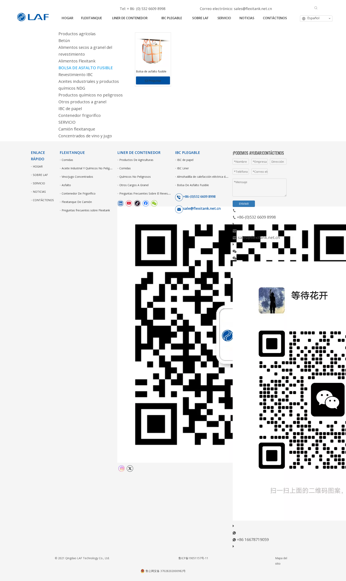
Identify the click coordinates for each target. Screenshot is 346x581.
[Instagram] (122, 468)
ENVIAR (244, 204)
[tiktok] (138, 203)
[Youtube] (129, 203)
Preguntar (155, 80)
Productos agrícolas (77, 33)
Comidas (67, 160)
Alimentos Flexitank (77, 61)
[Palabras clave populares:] (316, 8)
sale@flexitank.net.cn (202, 208)
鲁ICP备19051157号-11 (193, 558)
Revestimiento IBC (75, 74)
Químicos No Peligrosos (135, 177)
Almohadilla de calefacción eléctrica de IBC (204, 177)
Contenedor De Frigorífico (79, 193)
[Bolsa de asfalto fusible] (153, 50)
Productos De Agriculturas (136, 160)
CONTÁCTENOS (43, 200)
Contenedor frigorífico (79, 115)
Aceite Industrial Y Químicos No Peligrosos (89, 168)
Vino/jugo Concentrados (77, 177)
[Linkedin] (121, 203)
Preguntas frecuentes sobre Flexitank (86, 210)
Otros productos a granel (82, 101)
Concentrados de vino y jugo (85, 135)
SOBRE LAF (40, 175)
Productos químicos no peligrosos (90, 95)
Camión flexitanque (76, 129)
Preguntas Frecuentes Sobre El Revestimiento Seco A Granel (158, 193)
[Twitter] (130, 468)
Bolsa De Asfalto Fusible (193, 185)
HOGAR (38, 166)
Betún (64, 40)
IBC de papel (70, 108)
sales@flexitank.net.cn (253, 8)
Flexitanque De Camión (77, 202)
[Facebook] (146, 203)
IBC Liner (183, 168)
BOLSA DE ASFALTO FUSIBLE (85, 67)
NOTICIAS (39, 192)
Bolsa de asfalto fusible (151, 71)
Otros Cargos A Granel (134, 185)
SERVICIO (66, 122)
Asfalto (66, 185)
